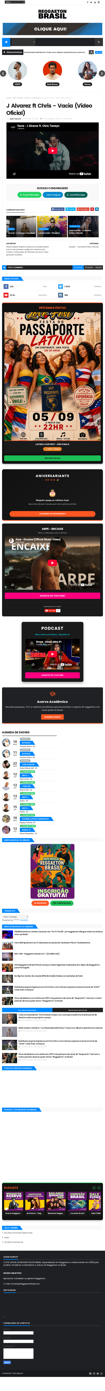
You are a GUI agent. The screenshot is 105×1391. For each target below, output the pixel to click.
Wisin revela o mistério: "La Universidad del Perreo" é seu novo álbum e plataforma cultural (60, 1028)
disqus (99, 267)
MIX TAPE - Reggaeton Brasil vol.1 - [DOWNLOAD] (36, 953)
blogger (89, 267)
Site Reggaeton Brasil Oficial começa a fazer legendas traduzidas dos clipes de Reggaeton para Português (57, 966)
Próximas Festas (52, 308)
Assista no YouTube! (52, 595)
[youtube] (95, 2)
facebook (78, 267)
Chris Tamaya (17, 98)
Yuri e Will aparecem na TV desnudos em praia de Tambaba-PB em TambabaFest (52, 942)
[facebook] (87, 2)
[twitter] (91, 2)
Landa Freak (43, 229)
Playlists (11, 1188)
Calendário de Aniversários (52, 514)
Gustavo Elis (75, 226)
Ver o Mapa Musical (62, 903)
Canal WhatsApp (77, 195)
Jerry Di (11, 229)
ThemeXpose (17, 1373)
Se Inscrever (40, 903)
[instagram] (98, 2)
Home (8, 98)
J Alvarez (27, 98)
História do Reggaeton (13, 1242)
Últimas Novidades (27, 1010)
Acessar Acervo (52, 717)
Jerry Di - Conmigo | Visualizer (21, 233)
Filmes (6, 1237)
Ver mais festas (52, 458)
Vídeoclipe (36, 98)
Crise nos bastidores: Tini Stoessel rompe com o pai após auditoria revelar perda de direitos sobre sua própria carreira (57, 1016)
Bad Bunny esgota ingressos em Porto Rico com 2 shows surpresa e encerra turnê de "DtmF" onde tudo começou (57, 988)
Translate (23, 920)
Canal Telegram (53, 195)
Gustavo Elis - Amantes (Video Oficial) (80, 232)
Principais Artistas (77, 1010)
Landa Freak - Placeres (49, 233)
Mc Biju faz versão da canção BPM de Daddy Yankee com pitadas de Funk (48, 976)
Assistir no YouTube (52, 675)
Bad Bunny (65, 52)
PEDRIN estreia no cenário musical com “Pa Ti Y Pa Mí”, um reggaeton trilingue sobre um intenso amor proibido (58, 933)
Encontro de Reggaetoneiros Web (18, 1233)
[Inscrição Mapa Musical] (52, 34)
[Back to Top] (101, 1373)
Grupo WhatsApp (31, 195)
